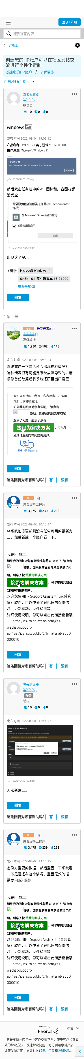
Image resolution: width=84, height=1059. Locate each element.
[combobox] (42, 33)
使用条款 (48, 1050)
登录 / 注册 (69, 22)
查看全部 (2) (26, 287)
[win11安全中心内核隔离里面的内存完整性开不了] (33, 82)
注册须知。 (65, 1050)
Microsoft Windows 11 (35, 271)
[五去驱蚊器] (13, 98)
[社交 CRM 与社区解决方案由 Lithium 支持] (48, 1030)
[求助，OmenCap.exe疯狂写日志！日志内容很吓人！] (28, 82)
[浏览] (7, 22)
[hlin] (13, 502)
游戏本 (13, 46)
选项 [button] (77, 45)
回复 (18, 297)
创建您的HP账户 (19, 72)
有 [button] (51, 480)
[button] (74, 94)
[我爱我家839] (13, 333)
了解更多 (47, 72)
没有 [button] (64, 480)
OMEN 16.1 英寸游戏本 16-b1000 (44, 279)
